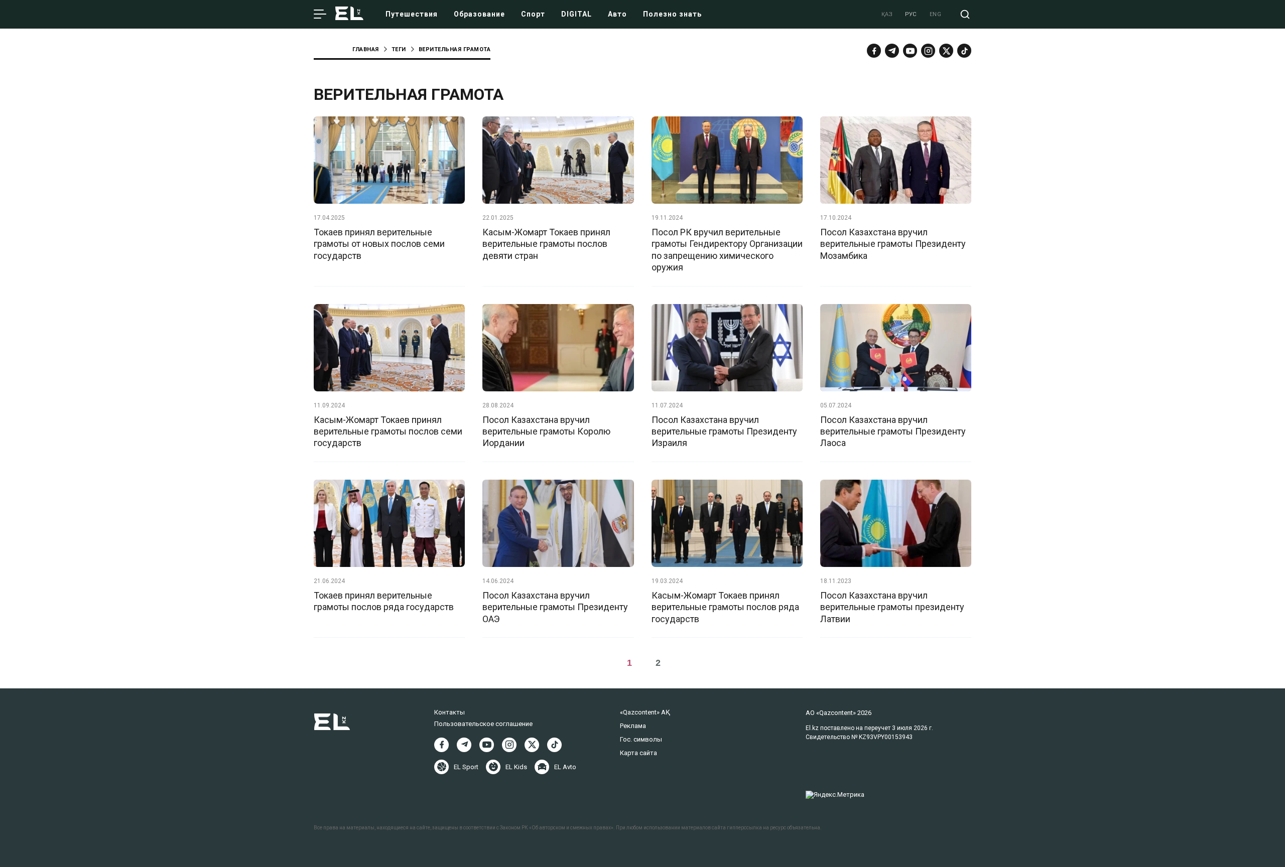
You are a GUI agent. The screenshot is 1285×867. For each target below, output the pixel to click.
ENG (936, 14)
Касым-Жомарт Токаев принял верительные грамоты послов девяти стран (546, 244)
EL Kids (516, 767)
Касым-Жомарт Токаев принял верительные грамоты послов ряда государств (725, 607)
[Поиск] (965, 14)
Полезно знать (672, 14)
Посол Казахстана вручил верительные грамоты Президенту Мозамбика (893, 244)
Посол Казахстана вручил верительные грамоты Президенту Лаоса (893, 431)
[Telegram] (892, 51)
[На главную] (349, 14)
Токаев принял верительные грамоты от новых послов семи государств (379, 244)
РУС (911, 14)
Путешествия (412, 14)
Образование (479, 14)
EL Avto (565, 767)
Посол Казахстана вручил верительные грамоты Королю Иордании (546, 431)
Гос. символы (641, 739)
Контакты (449, 712)
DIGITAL (576, 14)
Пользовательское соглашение (483, 724)
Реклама (633, 726)
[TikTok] (964, 51)
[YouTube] (910, 51)
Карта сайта (638, 753)
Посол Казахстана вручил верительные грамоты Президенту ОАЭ (555, 607)
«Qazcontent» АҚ (645, 712)
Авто (617, 14)
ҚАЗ (887, 14)
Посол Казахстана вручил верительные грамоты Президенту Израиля (724, 431)
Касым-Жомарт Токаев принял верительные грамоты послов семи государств (388, 431)
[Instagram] (928, 51)
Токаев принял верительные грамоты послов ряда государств (384, 601)
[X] (532, 745)
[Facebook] (874, 51)
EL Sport (466, 767)
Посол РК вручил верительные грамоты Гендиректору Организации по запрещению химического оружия (727, 249)
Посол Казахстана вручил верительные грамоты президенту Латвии (892, 607)
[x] (946, 51)
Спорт (533, 14)
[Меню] (320, 15)
